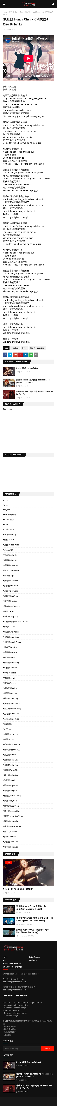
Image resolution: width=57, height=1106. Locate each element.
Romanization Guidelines (12, 963)
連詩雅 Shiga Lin (10, 790)
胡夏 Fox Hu (9, 739)
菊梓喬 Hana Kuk (11, 760)
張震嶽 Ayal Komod (11, 632)
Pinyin (24, 348)
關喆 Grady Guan (10, 801)
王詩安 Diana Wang (11, 719)
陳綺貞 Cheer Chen (11, 821)
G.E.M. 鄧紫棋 (9, 520)
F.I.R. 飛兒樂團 (10, 514)
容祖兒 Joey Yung (11, 616)
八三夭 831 (8, 550)
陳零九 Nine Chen (11, 831)
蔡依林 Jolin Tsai (11, 765)
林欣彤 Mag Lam (10, 688)
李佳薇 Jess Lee (10, 668)
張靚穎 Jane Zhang (11, 637)
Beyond (7, 510)
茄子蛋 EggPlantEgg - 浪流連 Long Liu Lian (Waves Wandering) (33, 931)
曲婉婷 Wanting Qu (11, 657)
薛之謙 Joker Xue (11, 775)
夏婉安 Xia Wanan (11, 596)
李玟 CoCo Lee (10, 673)
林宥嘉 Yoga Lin (10, 683)
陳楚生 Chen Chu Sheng (13, 816)
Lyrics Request (34, 957)
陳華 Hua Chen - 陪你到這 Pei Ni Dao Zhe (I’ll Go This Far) (34, 1087)
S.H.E (6, 525)
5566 (6, 500)
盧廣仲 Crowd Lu (11, 734)
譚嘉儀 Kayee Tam (11, 785)
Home (5, 12)
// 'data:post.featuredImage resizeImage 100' (9, 909)
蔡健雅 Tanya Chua (11, 770)
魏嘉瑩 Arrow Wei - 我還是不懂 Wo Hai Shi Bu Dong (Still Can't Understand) (34, 919)
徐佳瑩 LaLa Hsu (10, 647)
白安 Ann (7, 729)
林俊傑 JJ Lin (9, 678)
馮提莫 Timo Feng (11, 842)
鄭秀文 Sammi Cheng (12, 796)
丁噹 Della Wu (9, 529)
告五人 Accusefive (11, 570)
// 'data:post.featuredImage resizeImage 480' (21, 874)
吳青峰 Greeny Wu (11, 565)
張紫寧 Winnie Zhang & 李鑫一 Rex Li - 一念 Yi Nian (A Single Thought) (34, 907)
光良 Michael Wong (11, 545)
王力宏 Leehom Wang (12, 709)
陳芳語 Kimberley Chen (13, 826)
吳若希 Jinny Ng (10, 560)
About (5, 960)
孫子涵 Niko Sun (10, 601)
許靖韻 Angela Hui (11, 780)
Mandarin (15, 348)
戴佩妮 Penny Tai (10, 652)
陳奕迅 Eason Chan (11, 806)
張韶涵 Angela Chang (12, 642)
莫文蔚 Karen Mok (11, 755)
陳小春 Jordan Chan (12, 811)
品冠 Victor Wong (11, 591)
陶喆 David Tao (10, 837)
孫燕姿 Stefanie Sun (12, 606)
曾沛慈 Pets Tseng (11, 662)
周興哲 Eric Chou (11, 586)
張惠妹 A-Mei (9, 627)
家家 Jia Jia (9, 611)
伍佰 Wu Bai (9, 540)
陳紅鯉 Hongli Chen (16, 12)
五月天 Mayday (10, 534)
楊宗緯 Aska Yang (11, 698)
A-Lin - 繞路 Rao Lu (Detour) (27, 368)
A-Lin (6, 505)
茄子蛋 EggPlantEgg (12, 749)
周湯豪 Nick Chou (11, 581)
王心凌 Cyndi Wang (11, 714)
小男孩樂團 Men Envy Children (16, 622)
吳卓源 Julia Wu (10, 555)
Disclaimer (33, 960)
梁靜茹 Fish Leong (11, 693)
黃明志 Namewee (11, 847)
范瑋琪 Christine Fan (12, 744)
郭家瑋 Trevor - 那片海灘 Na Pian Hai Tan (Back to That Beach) (34, 1075)
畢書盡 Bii (8, 724)
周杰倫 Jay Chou (11, 575)
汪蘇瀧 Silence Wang (12, 703)
